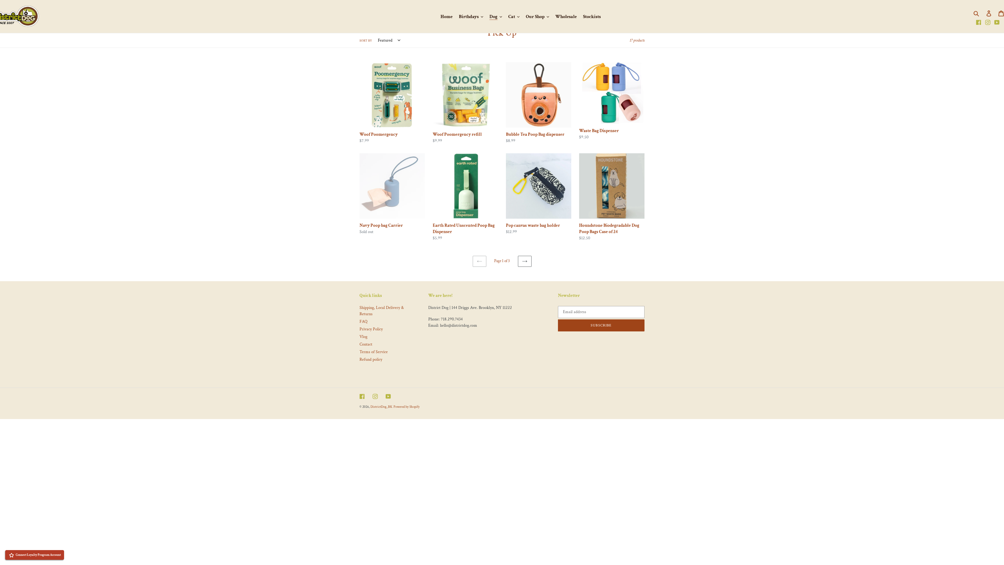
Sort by (366, 41)
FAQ (363, 321)
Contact (366, 344)
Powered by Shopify (406, 407)
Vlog (363, 337)
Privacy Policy (371, 329)
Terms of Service (374, 352)
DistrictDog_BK (381, 407)
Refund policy (371, 359)
